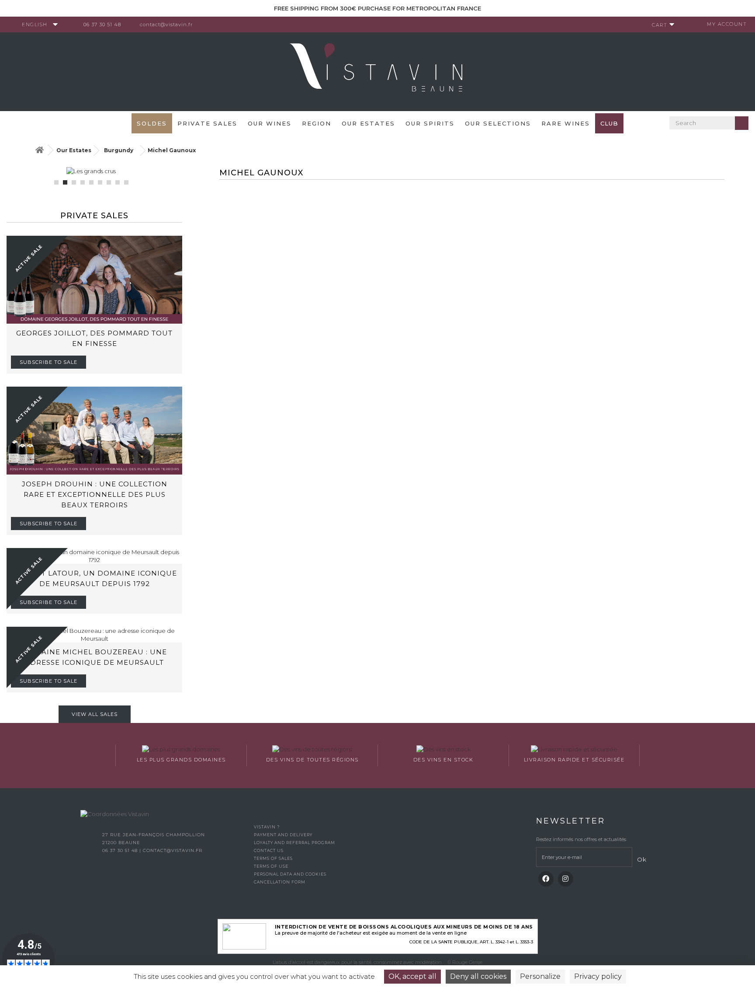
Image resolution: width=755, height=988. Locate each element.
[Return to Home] (39, 150)
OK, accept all (412, 976)
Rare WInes (565, 123)
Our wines (269, 123)
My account (727, 24)
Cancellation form (279, 882)
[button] (56, 182)
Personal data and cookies (290, 874)
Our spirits (429, 123)
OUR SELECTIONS (498, 123)
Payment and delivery (283, 834)
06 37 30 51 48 (102, 24)
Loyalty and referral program (294, 842)
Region (316, 123)
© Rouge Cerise (464, 962)
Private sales (207, 123)
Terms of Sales (273, 858)
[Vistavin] (377, 70)
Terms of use (271, 866)
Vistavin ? (267, 826)
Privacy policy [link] (598, 976)
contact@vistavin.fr (166, 24)
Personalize (540, 976)
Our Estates (368, 123)
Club (609, 123)
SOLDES (152, 123)
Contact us (269, 850)
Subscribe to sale (48, 362)
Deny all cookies (478, 976)
